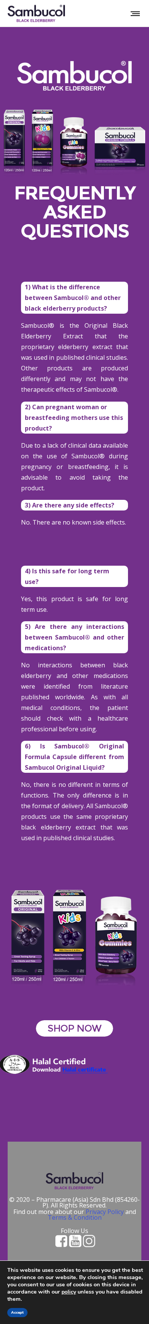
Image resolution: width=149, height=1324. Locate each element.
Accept (17, 1312)
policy (69, 1291)
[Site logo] (36, 13)
